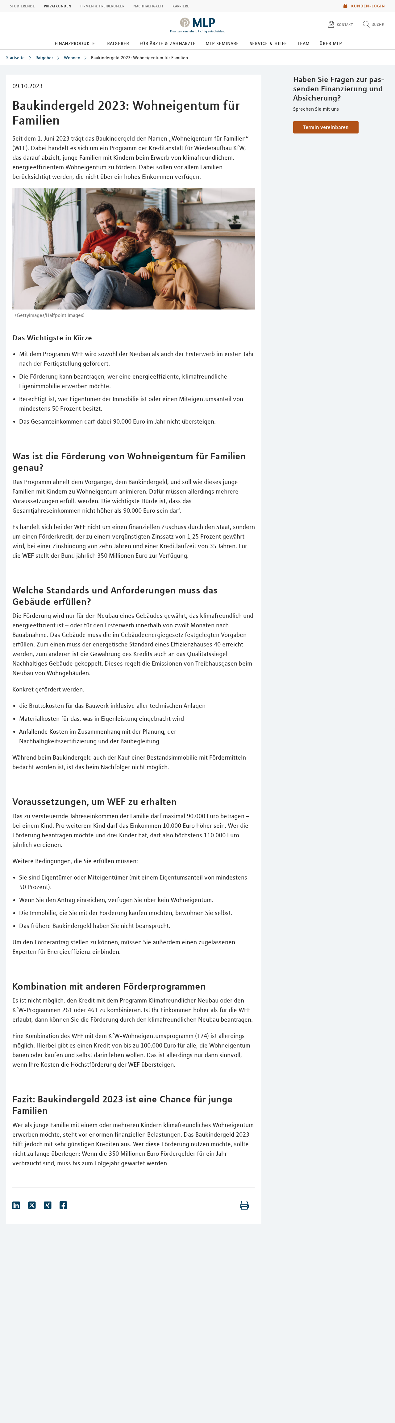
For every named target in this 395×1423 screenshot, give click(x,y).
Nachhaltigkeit (148, 6)
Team (303, 43)
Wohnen (72, 57)
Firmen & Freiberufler (102, 6)
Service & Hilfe (268, 43)
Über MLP (330, 43)
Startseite (15, 57)
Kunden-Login (367, 5)
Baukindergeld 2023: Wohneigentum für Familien (139, 57)
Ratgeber (118, 43)
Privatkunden (57, 6)
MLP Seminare (222, 43)
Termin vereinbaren (326, 127)
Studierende (22, 6)
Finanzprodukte (75, 43)
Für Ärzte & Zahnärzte (167, 43)
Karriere (181, 6)
